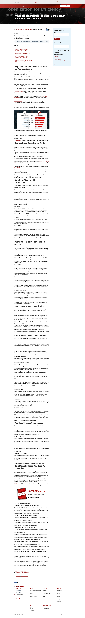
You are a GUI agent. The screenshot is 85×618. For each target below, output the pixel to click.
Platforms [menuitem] (31, 605)
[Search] (68, 46)
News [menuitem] (44, 596)
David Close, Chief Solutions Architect (25, 29)
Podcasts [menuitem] (58, 593)
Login (69, 1)
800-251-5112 (18, 592)
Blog (56, 56)
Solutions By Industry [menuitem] (33, 598)
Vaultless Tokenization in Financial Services (22, 53)
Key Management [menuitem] (33, 591)
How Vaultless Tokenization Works (21, 50)
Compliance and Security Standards (21, 57)
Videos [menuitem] (58, 602)
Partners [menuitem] (44, 591)
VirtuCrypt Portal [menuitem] (46, 608)
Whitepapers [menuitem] (59, 601)
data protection (58, 59)
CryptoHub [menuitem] (31, 607)
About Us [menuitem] (45, 588)
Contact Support (63, 1)
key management (58, 62)
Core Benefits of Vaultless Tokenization (22, 52)
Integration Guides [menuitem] (60, 599)
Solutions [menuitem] (31, 588)
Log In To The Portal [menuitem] (47, 605)
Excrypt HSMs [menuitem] (32, 610)
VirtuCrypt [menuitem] (31, 608)
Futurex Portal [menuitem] (45, 607)
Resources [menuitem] (59, 588)
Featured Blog (58, 57)
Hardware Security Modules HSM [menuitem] (35, 590)
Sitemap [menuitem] (18, 614)
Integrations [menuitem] (32, 599)
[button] (16, 41)
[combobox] (61, 46)
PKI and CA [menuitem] (31, 593)
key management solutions (60, 60)
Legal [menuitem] (15, 614)
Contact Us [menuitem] (45, 590)
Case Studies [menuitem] (59, 590)
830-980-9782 (18, 590)
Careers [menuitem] (44, 598)
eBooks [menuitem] (58, 596)
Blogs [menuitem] (58, 591)
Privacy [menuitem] (22, 614)
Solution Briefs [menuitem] (59, 598)
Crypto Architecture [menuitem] (46, 593)
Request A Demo (65, 5)
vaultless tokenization (24, 576)
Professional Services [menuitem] (33, 596)
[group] (31, 41)
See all (55, 64)
